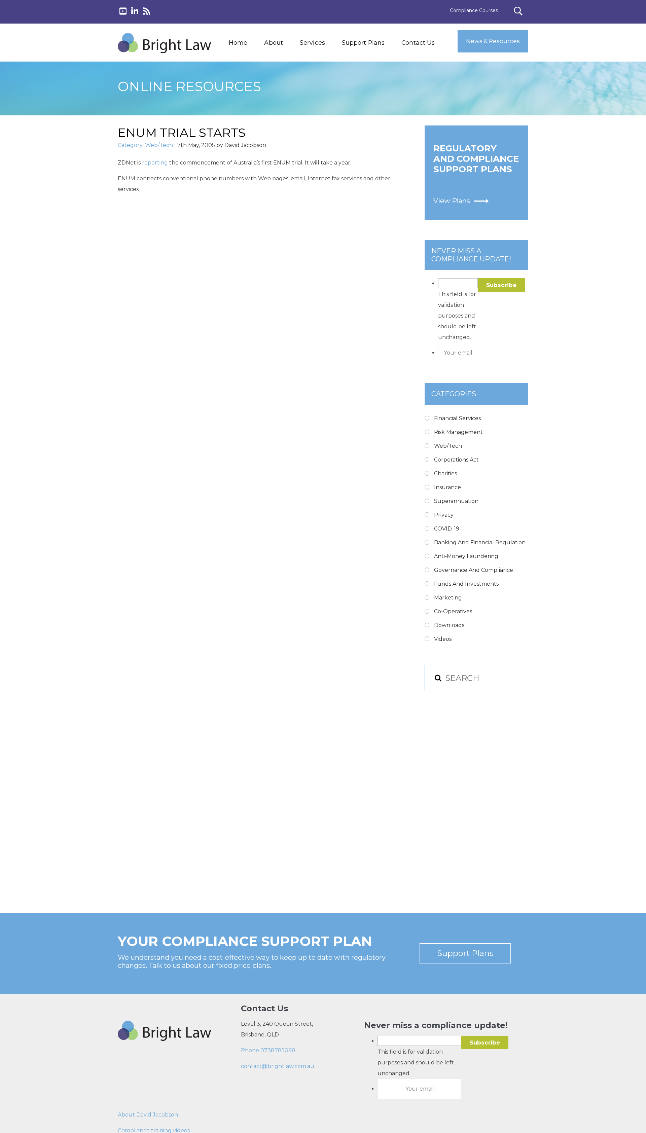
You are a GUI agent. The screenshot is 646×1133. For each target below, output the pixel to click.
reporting (155, 162)
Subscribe (501, 285)
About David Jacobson (148, 1114)
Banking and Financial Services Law (325, 64)
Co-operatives (453, 611)
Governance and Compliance (473, 570)
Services (312, 42)
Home (238, 42)
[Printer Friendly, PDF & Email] (150, 225)
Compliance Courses (474, 10)
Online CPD (312, 110)
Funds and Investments (466, 584)
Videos (443, 639)
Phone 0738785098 (268, 1050)
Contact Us (418, 42)
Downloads (449, 625)
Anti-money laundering (466, 556)
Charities (445, 473)
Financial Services (457, 418)
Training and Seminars (326, 79)
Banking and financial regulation (480, 542)
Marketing (448, 597)
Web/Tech (159, 145)
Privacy (444, 515)
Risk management (458, 432)
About (273, 42)
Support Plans (363, 42)
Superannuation (456, 501)
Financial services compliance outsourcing (329, 94)
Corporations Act (456, 459)
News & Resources (493, 41)
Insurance (447, 487)
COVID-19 (446, 528)
